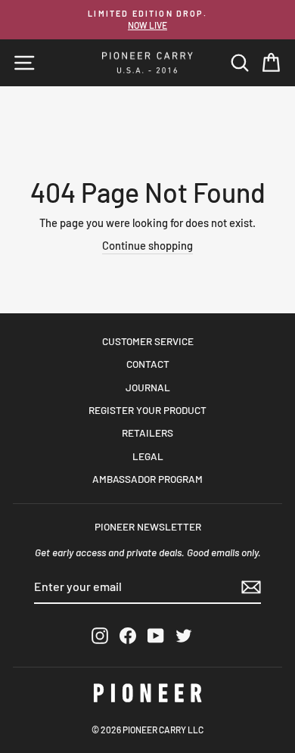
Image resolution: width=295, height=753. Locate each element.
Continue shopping (147, 245)
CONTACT (147, 363)
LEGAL (147, 456)
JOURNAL (148, 387)
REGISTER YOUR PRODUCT (147, 409)
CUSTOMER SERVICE (148, 340)
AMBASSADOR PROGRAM (147, 478)
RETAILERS (147, 432)
